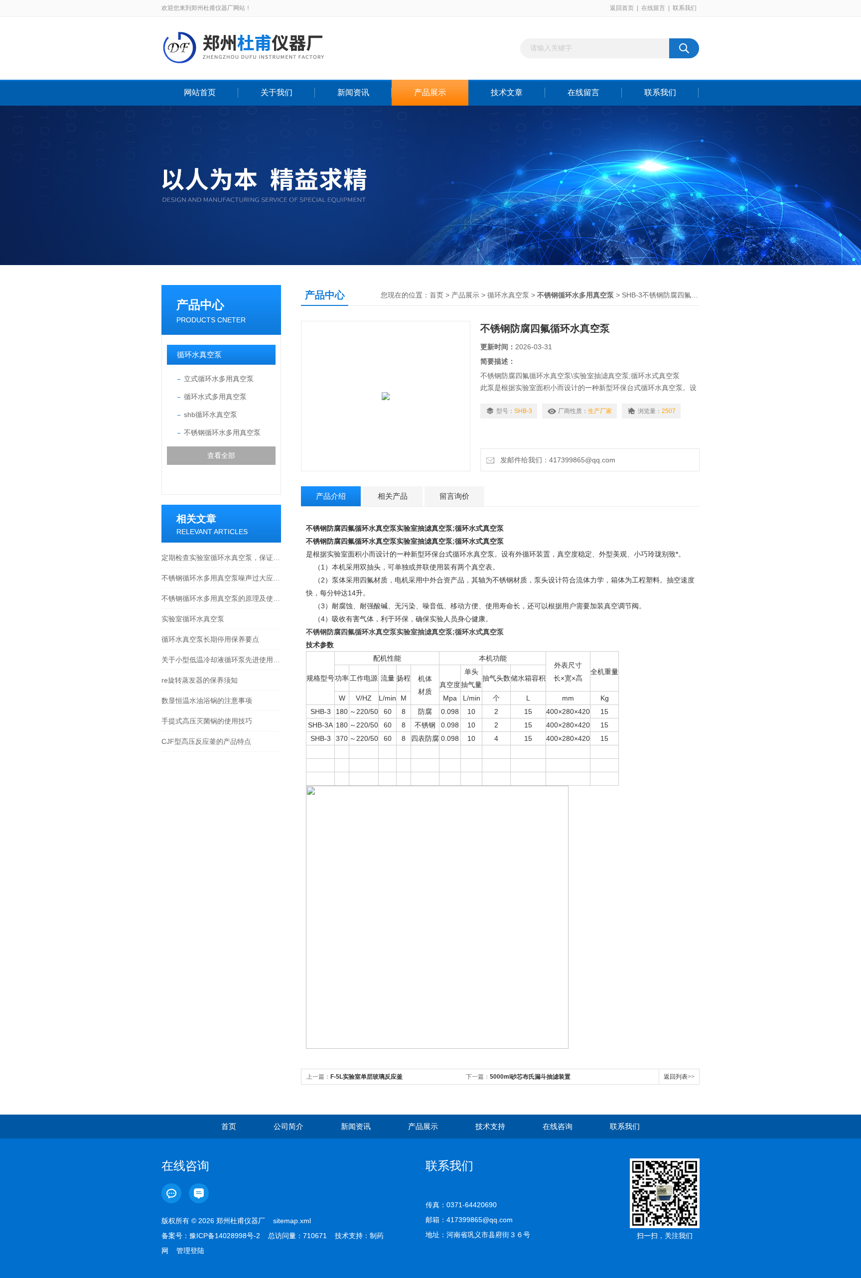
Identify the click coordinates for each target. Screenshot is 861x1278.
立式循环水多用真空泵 (219, 379)
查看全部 (221, 455)
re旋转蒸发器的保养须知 (199, 680)
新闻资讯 (353, 92)
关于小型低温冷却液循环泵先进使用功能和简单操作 (221, 660)
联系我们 (685, 7)
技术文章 (507, 92)
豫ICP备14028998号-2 (224, 1236)
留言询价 (454, 496)
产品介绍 (331, 496)
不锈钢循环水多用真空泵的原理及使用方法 (221, 598)
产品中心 (200, 304)
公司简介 (288, 1126)
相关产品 (393, 496)
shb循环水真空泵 (210, 415)
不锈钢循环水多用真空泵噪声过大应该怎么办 (221, 578)
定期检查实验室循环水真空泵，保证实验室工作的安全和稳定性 (221, 558)
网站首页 (200, 92)
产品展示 (430, 92)
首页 (436, 295)
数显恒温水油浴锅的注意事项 (206, 701)
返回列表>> (679, 1076)
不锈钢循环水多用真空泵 (222, 432)
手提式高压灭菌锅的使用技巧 (206, 721)
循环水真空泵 (199, 354)
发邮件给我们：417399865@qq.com (555, 460)
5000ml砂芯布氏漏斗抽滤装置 (530, 1076)
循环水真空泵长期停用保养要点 (210, 639)
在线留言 (653, 7)
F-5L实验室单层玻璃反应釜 (366, 1076)
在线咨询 (558, 1126)
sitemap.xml (292, 1221)
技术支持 (490, 1126)
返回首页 (622, 7)
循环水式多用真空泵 (215, 397)
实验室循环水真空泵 (192, 619)
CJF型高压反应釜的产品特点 (206, 741)
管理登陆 (190, 1251)
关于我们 (276, 92)
